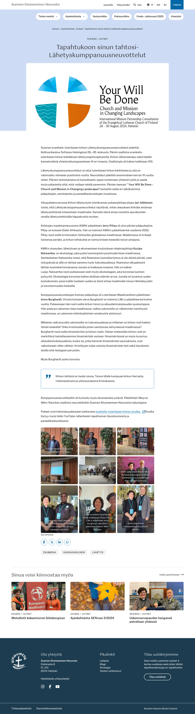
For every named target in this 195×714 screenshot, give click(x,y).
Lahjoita (177, 5)
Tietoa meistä (46, 16)
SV (165, 5)
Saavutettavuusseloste (49, 708)
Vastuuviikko (100, 16)
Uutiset (79, 29)
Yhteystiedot (123, 5)
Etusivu (55, 29)
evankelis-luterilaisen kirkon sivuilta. (120, 411)
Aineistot (176, 16)
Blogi (103, 664)
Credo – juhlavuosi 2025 (150, 16)
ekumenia (49, 552)
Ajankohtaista (73, 16)
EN (158, 5)
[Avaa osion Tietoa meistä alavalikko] (56, 16)
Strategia (105, 667)
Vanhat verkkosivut (110, 670)
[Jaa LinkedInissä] (59, 542)
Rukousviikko (121, 16)
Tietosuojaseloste (21, 708)
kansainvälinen (74, 552)
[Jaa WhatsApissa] (67, 542)
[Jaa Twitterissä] (52, 542)
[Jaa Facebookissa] (44, 542)
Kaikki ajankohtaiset (169, 574)
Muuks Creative (169, 708)
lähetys (97, 552)
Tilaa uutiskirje (157, 676)
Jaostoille (108, 5)
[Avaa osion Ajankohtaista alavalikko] (83, 16)
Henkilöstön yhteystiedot (55, 678)
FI (152, 5)
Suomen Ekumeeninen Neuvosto (35, 4)
